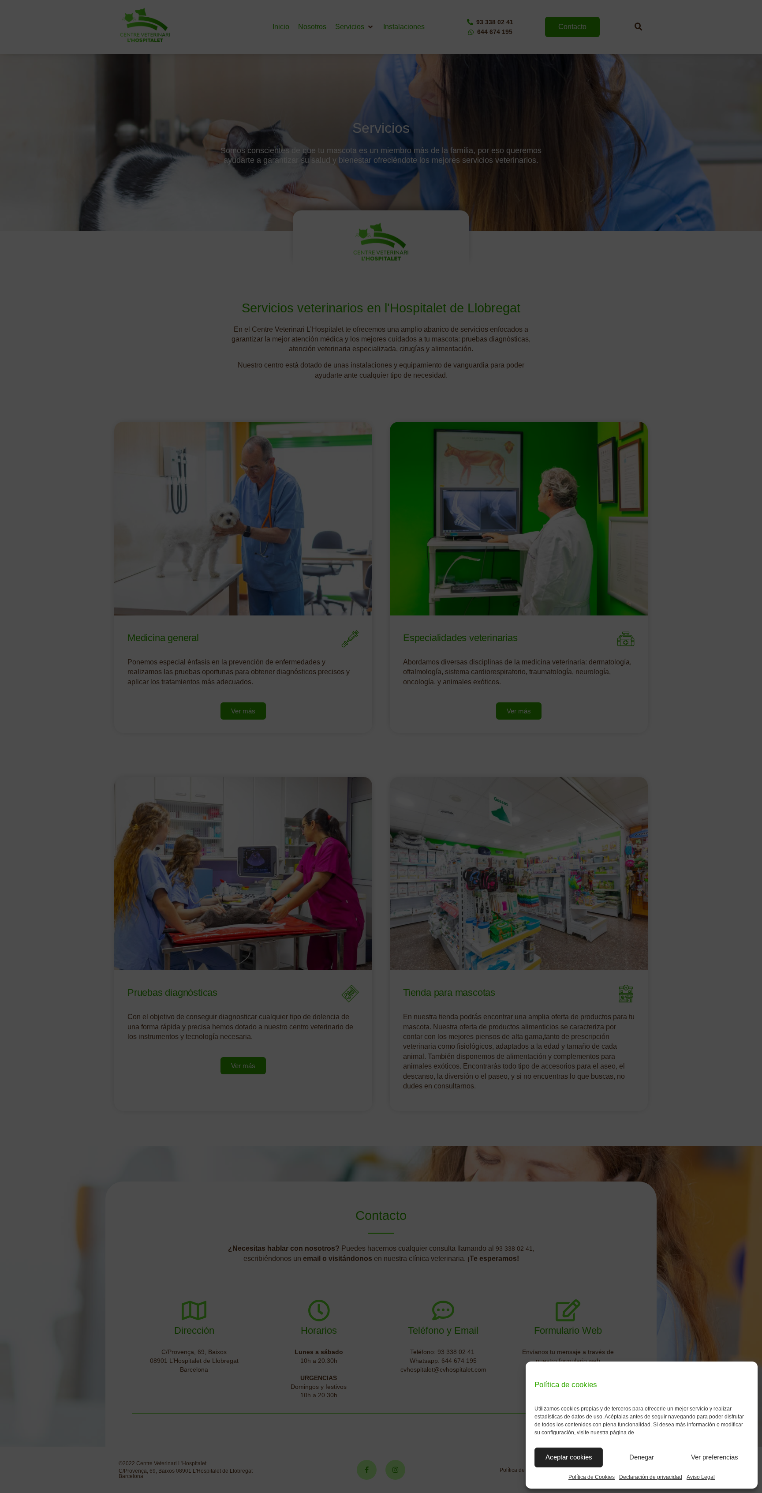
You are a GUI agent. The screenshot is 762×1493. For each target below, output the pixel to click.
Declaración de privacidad (650, 1477)
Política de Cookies (591, 1477)
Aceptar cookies (568, 1457)
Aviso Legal (701, 1477)
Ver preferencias (714, 1457)
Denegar (641, 1457)
